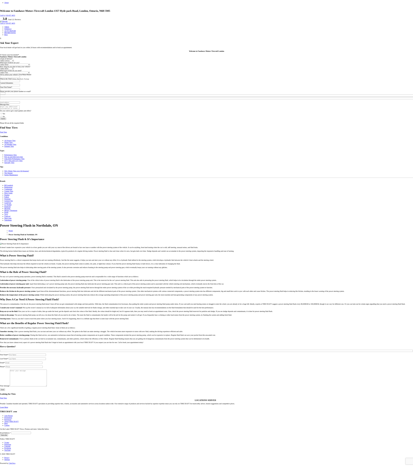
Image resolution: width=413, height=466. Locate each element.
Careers (6, 425)
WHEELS (7, 29)
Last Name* (4, 359)
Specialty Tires (9, 163)
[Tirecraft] (3, 21)
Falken (6, 197)
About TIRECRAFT (11, 421)
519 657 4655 (10, 15)
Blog (6, 35)
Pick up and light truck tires (13, 157)
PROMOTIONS (10, 33)
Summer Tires (9, 146)
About (6, 3)
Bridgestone (8, 187)
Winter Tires (8, 142)
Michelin (7, 208)
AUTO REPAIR (10, 31)
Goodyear (7, 203)
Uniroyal (7, 216)
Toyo (6, 214)
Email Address (5, 433)
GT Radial (8, 205)
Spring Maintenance (11, 175)
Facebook (7, 448)
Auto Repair (8, 416)
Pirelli (6, 212)
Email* (2, 363)
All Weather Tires (10, 144)
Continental (8, 189)
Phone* (3, 367)
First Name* (4, 355)
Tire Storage (8, 173)
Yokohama (8, 220)
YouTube (7, 450)
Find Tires (3, 132)
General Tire (8, 201)
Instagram (7, 444)
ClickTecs (12, 463)
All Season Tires (9, 140)
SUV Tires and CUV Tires (13, 161)
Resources (7, 419)
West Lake (8, 218)
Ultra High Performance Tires (14, 159)
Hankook (7, 207)
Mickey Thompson (10, 210)
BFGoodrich (8, 185)
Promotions (8, 418)
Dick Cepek (8, 193)
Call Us (2, 15)
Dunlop (6, 195)
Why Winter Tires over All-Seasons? (16, 171)
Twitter (6, 443)
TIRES (6, 27)
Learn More (4, 407)
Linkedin (7, 446)
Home (11, 231)
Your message (5, 386)
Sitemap (7, 460)
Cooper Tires (8, 191)
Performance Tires (10, 155)
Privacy (6, 458)
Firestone (7, 199)
